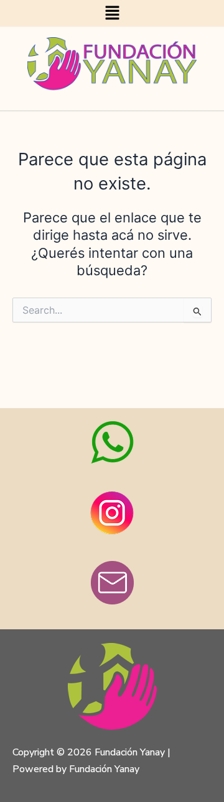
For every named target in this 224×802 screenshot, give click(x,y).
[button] (112, 13)
